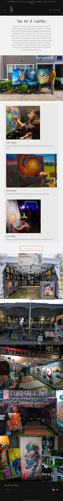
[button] (5, 10)
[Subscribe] (30, 490)
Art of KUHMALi (29, 500)
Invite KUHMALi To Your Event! (31, 248)
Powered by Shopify (36, 500)
